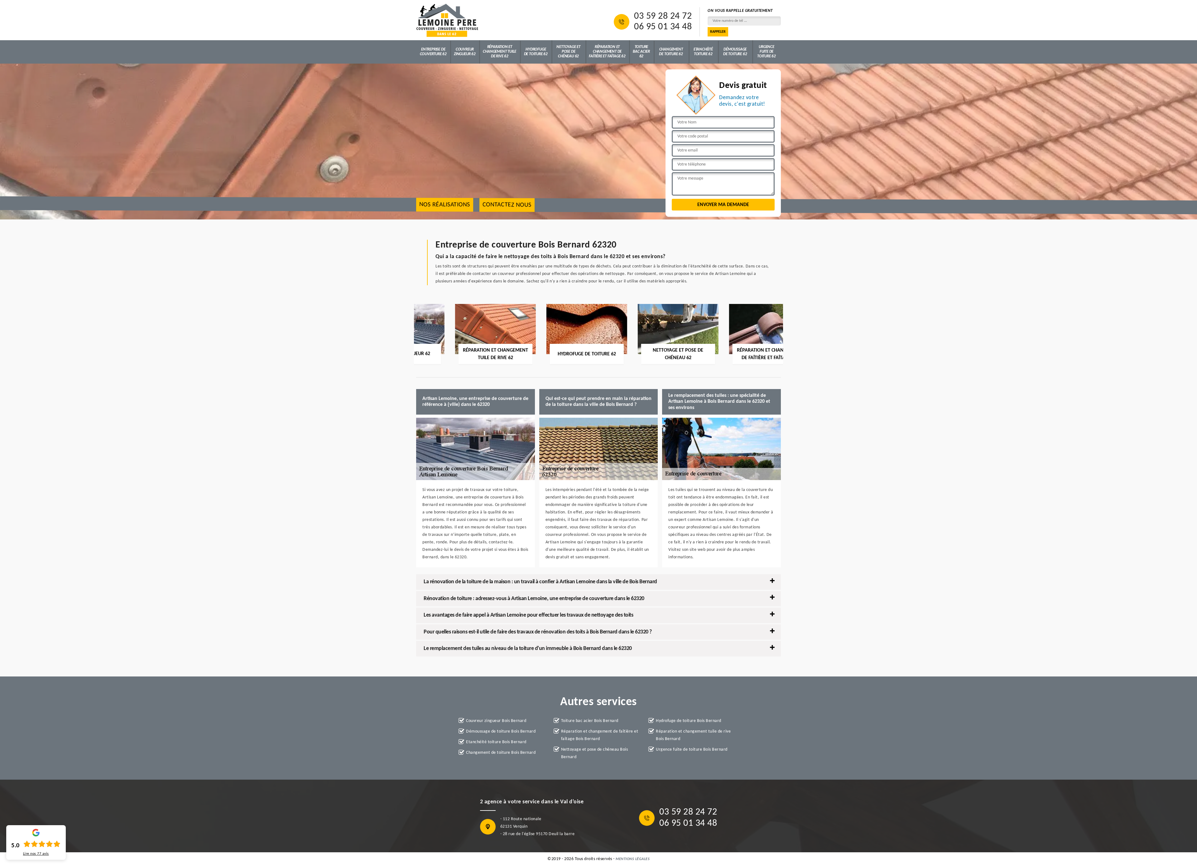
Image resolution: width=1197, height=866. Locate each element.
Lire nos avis (36, 854)
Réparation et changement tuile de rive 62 (499, 51)
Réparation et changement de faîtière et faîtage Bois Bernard (599, 735)
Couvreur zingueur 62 (465, 51)
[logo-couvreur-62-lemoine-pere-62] (447, 20)
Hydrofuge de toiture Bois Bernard (688, 721)
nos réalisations (444, 205)
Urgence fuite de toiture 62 (766, 51)
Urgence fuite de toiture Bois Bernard (692, 749)
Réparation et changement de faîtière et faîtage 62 (607, 51)
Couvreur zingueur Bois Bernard (496, 721)
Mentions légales (633, 859)
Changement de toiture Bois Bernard (501, 752)
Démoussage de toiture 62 (735, 51)
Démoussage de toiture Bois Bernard (501, 731)
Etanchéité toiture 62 (703, 51)
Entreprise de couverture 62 (433, 51)
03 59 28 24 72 (663, 16)
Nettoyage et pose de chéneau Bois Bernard (594, 753)
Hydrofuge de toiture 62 (536, 51)
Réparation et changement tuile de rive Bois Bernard (693, 735)
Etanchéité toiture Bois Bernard (496, 742)
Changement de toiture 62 (671, 51)
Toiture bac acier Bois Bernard (589, 721)
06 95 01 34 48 (663, 27)
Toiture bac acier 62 (641, 51)
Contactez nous (507, 205)
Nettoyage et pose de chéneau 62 (568, 51)
